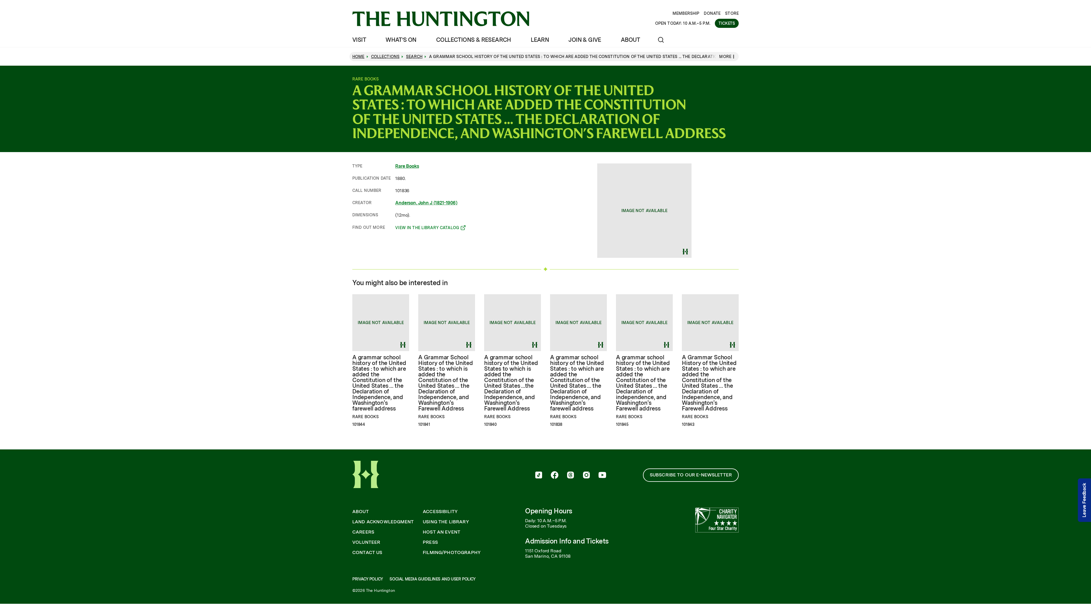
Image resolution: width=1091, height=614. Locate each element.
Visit (359, 39)
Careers (363, 532)
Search (414, 57)
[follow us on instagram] (586, 475)
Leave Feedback (1084, 500)
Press (430, 542)
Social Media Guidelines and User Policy (432, 579)
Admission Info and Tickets (567, 541)
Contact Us (367, 552)
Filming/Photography (452, 552)
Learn (540, 39)
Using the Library (446, 522)
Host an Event (441, 532)
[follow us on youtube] (602, 475)
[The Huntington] (440, 18)
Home (358, 57)
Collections (385, 57)
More (725, 56)
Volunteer (366, 542)
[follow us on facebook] (554, 475)
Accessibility (440, 511)
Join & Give (585, 39)
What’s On (401, 39)
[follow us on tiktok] (538, 475)
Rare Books (407, 166)
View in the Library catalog (427, 228)
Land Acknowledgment (383, 522)
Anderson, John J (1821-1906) (426, 203)
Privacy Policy (367, 579)
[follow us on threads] (570, 475)
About (630, 39)
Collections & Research (473, 39)
